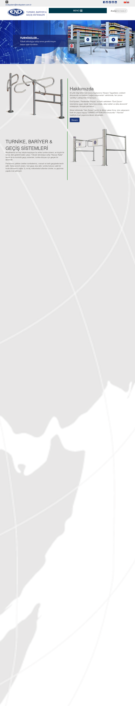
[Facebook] (104, 2)
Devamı (74, 120)
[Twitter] (110, 2)
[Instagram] (107, 2)
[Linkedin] (116, 2)
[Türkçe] (125, 2)
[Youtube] (113, 2)
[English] (128, 2)
